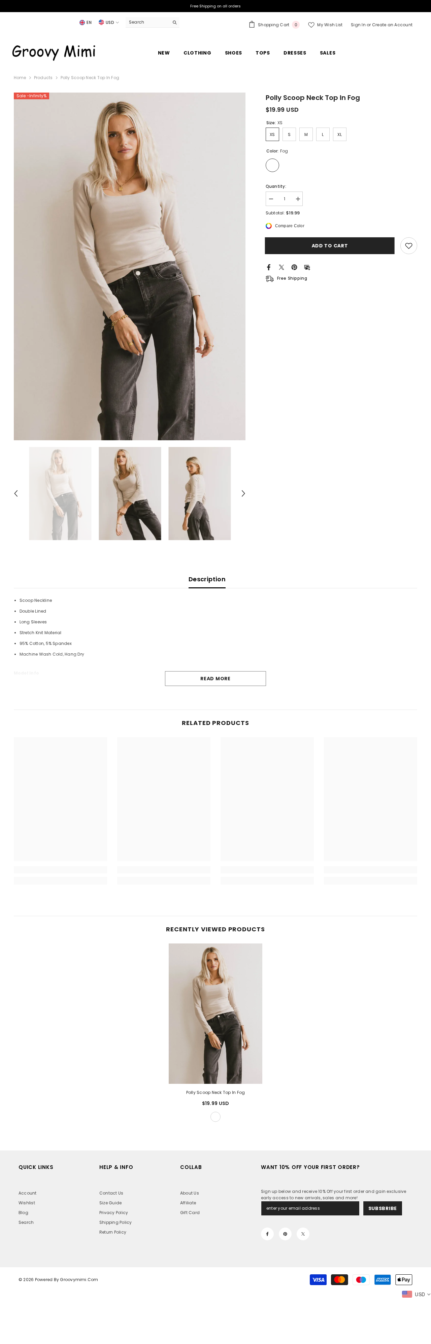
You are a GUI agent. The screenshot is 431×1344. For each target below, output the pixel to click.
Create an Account (392, 25)
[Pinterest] (294, 267)
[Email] (307, 267)
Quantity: (276, 186)
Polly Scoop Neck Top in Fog (215, 1092)
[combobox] (147, 22)
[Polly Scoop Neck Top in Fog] (215, 1013)
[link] (60, 869)
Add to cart (330, 245)
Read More (215, 678)
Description (207, 579)
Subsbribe (382, 1208)
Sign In (359, 25)
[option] (130, 266)
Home (20, 77)
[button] (16, 493)
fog (215, 1117)
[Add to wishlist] (408, 245)
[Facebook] (269, 267)
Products (43, 77)
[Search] (152, 22)
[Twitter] (281, 267)
